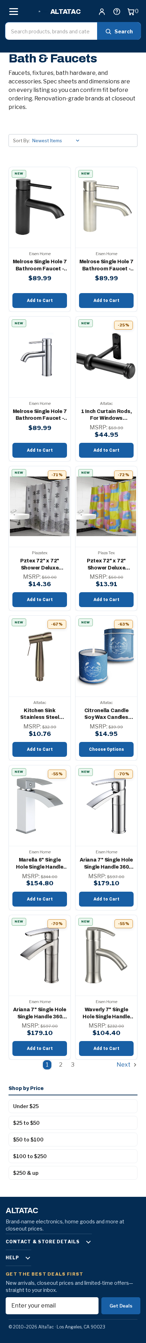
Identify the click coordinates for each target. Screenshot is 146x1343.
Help (12, 1257)
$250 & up (26, 1173)
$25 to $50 (26, 1123)
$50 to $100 (28, 1139)
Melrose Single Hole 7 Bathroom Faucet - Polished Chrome (40, 265)
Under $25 (26, 1106)
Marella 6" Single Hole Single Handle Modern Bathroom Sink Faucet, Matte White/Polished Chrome (39, 863)
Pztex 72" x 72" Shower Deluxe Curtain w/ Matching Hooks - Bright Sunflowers (106, 564)
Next (124, 1064)
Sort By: (21, 140)
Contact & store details (43, 1241)
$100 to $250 (30, 1156)
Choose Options (106, 749)
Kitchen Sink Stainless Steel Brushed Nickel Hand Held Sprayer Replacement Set (39, 714)
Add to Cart (40, 300)
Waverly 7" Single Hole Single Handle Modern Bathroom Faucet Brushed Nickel (106, 1013)
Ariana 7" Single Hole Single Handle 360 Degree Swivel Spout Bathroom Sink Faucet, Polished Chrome (106, 863)
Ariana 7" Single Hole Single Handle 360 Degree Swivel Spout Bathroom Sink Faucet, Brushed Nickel (39, 1013)
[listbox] (57, 140)
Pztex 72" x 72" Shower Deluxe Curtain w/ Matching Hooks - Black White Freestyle (39, 564)
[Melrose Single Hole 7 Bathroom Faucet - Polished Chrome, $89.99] (39, 207)
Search (123, 31)
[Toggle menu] (13, 11)
